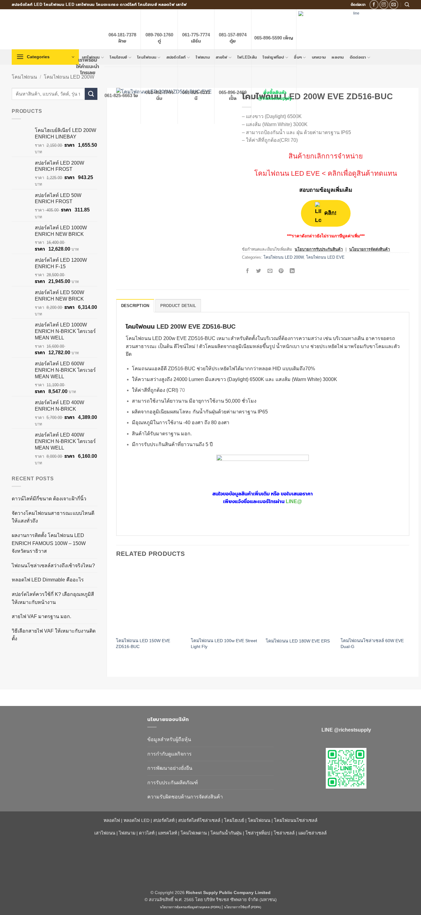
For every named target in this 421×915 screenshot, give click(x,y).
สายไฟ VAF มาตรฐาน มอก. (41, 616)
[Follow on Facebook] (374, 4)
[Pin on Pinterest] (281, 271)
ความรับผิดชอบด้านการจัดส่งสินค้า (185, 796)
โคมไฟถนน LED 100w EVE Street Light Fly (224, 643)
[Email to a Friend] (270, 271)
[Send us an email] (393, 4)
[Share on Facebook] (248, 271)
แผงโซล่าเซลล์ (312, 833)
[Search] (407, 4)
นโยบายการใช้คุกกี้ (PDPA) (242, 907)
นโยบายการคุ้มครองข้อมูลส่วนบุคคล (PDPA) (190, 907)
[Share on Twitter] (259, 271)
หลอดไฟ (112, 820)
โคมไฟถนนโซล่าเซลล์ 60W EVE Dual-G (372, 643)
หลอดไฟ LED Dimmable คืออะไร (48, 579)
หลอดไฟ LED (136, 820)
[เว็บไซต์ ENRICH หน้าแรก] (75, 730)
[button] (45, 57)
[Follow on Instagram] (383, 4)
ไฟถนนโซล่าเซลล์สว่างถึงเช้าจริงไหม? (53, 565)
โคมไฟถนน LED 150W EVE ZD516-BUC (143, 643)
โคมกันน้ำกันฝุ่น (226, 833)
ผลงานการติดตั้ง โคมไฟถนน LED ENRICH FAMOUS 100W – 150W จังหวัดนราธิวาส (49, 543)
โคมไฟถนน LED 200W (69, 77)
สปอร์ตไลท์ (163, 820)
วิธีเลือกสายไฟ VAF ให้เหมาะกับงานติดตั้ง (54, 635)
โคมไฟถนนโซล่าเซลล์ (295, 820)
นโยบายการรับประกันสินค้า (319, 249)
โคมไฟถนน (24, 77)
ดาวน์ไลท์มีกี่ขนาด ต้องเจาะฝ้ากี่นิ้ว (49, 498)
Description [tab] (135, 305)
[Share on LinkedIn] (292, 271)
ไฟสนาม (127, 833)
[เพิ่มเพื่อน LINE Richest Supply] (346, 768)
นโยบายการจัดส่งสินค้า (369, 249)
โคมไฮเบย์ (234, 820)
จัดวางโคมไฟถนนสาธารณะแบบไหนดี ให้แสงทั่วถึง (53, 517)
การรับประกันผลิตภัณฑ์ (172, 782)
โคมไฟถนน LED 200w (150, 338)
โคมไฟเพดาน (194, 833)
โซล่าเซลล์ (284, 833)
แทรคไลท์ (167, 833)
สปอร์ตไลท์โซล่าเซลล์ (199, 820)
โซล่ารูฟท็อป (257, 833)
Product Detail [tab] (178, 305)
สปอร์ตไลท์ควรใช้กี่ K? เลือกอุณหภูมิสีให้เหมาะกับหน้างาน (53, 598)
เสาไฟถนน (104, 833)
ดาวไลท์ (146, 833)
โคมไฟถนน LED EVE (287, 173)
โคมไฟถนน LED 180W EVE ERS (298, 640)
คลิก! (330, 213)
